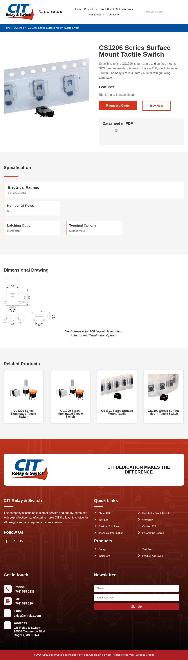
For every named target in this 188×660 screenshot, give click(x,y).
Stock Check (107, 9)
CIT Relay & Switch (100, 654)
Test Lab (104, 519)
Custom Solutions (109, 526)
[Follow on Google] (21, 541)
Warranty (147, 519)
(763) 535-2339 (53, 11)
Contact (111, 14)
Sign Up (136, 606)
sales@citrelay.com (27, 615)
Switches (19, 27)
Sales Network (124, 9)
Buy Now (156, 105)
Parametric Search (153, 532)
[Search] (180, 12)
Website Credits (145, 654)
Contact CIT (149, 526)
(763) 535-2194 (25, 603)
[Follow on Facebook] (7, 541)
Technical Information (111, 532)
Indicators (104, 555)
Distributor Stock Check (155, 513)
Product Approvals (152, 555)
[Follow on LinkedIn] (14, 541)
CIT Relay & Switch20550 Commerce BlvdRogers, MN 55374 (29, 631)
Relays (102, 549)
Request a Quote (118, 105)
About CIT (104, 513)
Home (78, 9)
